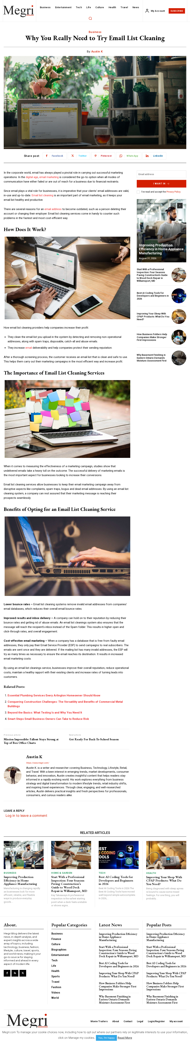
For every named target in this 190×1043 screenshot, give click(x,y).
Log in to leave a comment (26, 816)
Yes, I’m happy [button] (106, 1037)
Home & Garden (61, 873)
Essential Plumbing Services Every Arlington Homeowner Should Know (54, 695)
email (28, 347)
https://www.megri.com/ (37, 763)
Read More (125, 1037)
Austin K (97, 51)
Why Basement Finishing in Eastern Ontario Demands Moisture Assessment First (151, 357)
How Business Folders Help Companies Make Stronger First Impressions (152, 337)
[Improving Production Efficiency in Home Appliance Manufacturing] (161, 230)
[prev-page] (173, 205)
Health (151, 873)
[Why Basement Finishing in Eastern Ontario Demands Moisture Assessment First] (178, 358)
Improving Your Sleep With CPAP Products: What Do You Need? (153, 316)
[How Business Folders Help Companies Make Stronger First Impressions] (178, 337)
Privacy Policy (173, 192)
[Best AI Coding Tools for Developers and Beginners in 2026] (178, 295)
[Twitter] (22, 973)
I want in (159, 183)
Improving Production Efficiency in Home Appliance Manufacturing (161, 249)
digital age (32, 177)
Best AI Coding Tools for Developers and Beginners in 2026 (153, 296)
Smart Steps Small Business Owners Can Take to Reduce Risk (48, 719)
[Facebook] (7, 973)
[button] (90, 18)
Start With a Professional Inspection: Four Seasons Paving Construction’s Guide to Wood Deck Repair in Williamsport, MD (152, 275)
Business (95, 32)
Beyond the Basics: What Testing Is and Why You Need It (45, 712)
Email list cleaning (42, 195)
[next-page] (180, 205)
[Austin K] (13, 775)
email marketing (49, 177)
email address (53, 209)
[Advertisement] (161, 393)
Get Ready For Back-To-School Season (94, 739)
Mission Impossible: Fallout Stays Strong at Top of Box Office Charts (31, 741)
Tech (102, 873)
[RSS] (15, 973)
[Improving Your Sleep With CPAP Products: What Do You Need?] (178, 316)
